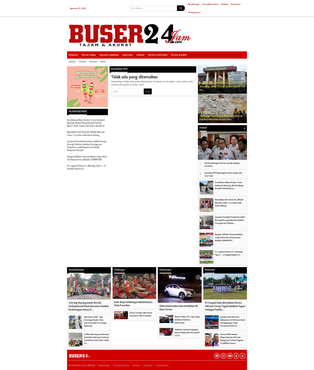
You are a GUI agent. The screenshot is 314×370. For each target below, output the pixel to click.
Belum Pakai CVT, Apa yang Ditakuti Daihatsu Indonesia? (187, 319)
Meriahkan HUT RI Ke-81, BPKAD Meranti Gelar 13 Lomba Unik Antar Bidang (86, 133)
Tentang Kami (162, 365)
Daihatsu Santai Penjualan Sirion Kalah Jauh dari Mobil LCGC (187, 332)
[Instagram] (223, 356)
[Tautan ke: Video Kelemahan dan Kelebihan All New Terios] (180, 288)
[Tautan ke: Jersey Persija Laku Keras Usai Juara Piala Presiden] (121, 314)
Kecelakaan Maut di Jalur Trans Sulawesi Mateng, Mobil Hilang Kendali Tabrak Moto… (229, 185)
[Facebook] (217, 356)
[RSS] (242, 356)
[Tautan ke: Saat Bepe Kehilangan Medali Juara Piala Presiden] (134, 286)
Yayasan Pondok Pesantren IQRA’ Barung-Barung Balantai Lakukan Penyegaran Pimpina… (230, 220)
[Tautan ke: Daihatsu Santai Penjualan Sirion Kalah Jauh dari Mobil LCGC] (166, 331)
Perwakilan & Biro (121, 365)
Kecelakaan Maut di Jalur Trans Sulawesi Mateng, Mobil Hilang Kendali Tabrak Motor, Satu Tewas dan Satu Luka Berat (86, 122)
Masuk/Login (104, 365)
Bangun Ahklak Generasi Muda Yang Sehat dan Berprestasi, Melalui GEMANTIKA (87, 158)
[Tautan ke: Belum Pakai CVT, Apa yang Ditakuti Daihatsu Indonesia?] (166, 318)
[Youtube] (230, 356)
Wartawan (148, 365)
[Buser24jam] (157, 33)
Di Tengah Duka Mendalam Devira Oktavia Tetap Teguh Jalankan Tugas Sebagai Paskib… (225, 306)
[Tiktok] (236, 356)
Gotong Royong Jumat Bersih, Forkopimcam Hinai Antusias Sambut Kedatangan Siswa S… (89, 306)
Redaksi (136, 365)
